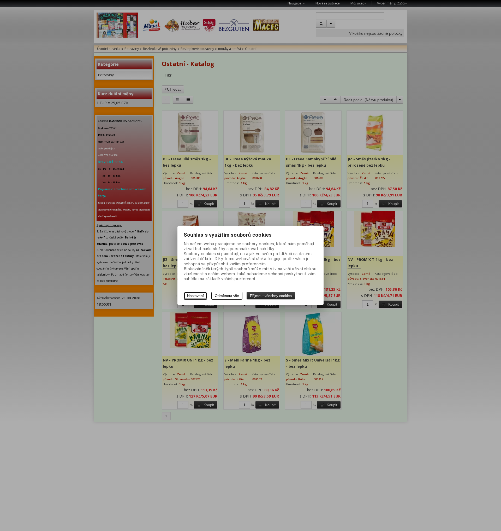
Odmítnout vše (227, 296)
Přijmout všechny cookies (271, 296)
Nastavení (195, 296)
